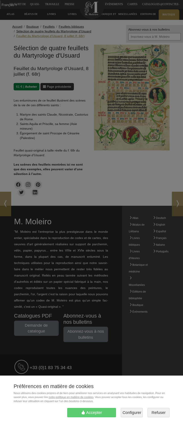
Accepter (93, 412)
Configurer (132, 412)
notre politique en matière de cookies (71, 397)
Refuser (159, 412)
